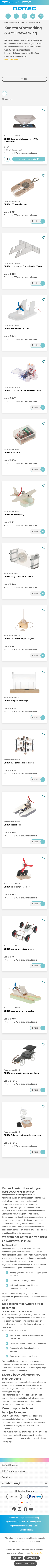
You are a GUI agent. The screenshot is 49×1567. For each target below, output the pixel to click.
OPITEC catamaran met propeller (19, 1011)
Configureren (32, 1558)
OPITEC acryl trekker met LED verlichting (22, 390)
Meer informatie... (37, 1553)
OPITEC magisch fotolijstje (16, 700)
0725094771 (27, 2)
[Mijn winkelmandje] (41, 16)
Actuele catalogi (11, 1483)
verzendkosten (15, 1541)
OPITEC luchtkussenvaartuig (16, 328)
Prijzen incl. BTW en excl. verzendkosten (20, 153)
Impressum (13, 1518)
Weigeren (17, 1558)
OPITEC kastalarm (12, 452)
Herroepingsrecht (34, 1522)
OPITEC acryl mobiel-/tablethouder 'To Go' (23, 266)
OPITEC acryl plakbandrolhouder (18, 576)
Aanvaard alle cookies (25, 1563)
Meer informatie (11, 59)
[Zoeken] (16, 16)
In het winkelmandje (27, 159)
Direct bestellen (26, 1530)
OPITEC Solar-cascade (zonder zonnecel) (22, 1135)
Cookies (37, 1526)
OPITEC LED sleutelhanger (15, 204)
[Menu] (8, 16)
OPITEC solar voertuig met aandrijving (21, 1073)
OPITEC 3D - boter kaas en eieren (19, 763)
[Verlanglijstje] (24, 16)
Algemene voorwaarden (15, 1522)
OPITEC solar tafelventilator (16, 887)
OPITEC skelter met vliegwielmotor (19, 949)
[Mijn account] (32, 16)
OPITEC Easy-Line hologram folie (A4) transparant (21, 140)
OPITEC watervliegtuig (14, 514)
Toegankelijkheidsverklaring (20, 1526)
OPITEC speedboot (12, 825)
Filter (26, 79)
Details (35, 221)
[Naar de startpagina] (24, 8)
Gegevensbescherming (29, 1518)
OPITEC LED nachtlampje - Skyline (19, 638)
